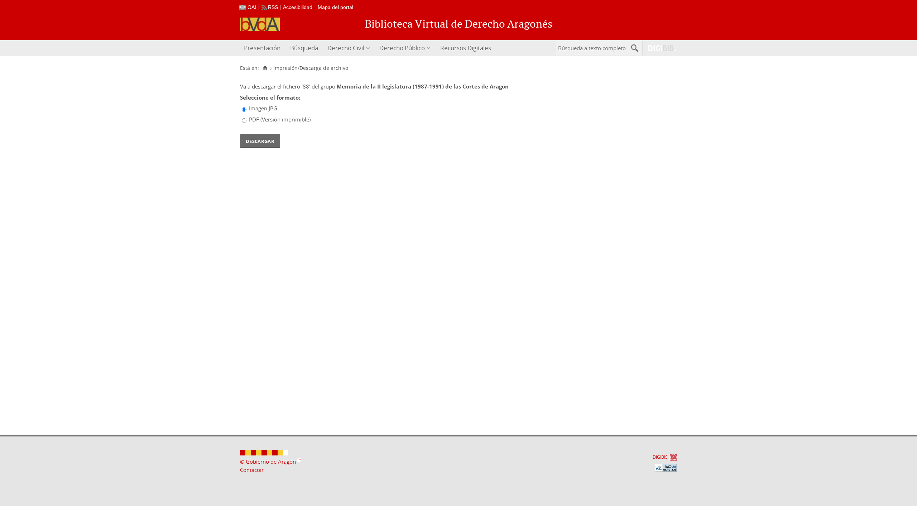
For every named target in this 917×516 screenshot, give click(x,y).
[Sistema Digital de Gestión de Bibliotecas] (659, 48)
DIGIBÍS (660, 457)
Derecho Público (402, 48)
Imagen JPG (263, 108)
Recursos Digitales (465, 48)
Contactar (252, 469)
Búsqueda (304, 48)
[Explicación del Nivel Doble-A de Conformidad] (666, 468)
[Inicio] (265, 68)
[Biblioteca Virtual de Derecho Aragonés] (260, 24)
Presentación (262, 48)
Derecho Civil (345, 48)
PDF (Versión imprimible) (280, 119)
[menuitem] (263, 48)
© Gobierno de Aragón (268, 461)
